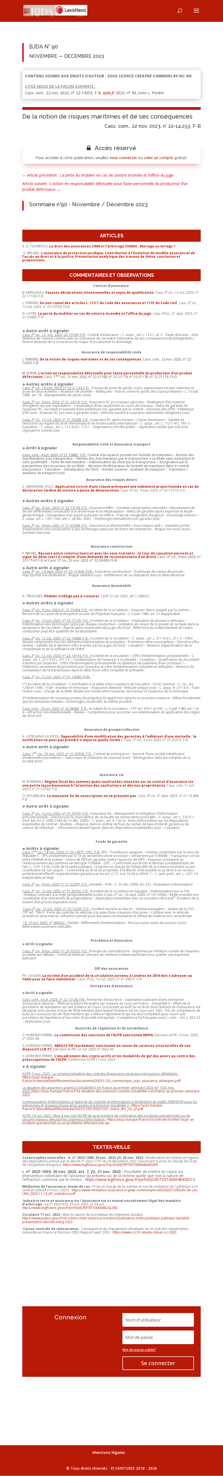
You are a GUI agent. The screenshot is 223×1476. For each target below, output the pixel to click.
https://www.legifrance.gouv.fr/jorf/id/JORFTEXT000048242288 (69, 1207)
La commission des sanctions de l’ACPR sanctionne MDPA (103, 1035)
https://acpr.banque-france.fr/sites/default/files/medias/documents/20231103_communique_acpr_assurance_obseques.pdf (101, 1079)
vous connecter (123, 157)
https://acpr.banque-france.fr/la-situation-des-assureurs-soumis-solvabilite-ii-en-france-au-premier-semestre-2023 (111, 1093)
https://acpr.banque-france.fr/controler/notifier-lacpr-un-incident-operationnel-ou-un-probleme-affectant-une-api (108, 1121)
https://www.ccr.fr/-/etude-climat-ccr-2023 (144, 1232)
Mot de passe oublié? (139, 1349)
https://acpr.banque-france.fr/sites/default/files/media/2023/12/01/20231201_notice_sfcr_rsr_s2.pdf (92, 1107)
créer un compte (158, 157)
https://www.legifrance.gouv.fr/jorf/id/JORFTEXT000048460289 (110, 1164)
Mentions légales (108, 1452)
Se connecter (158, 1363)
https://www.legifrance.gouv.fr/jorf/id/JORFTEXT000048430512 (140, 1179)
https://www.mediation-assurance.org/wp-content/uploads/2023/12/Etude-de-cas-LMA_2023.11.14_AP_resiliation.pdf (110, 1192)
